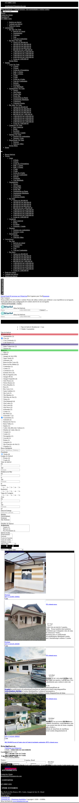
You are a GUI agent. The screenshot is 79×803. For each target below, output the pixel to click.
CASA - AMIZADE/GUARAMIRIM (18, 750)
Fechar (16, 546)
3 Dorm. (16, 68)
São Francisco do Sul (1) (11, 444)
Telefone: (4, 762)
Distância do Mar (6, 472)
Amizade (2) (7, 420)
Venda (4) (6, 454)
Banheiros (4, 489)
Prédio (15, 129)
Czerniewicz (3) (8, 370)
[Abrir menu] (1, 151)
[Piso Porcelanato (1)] (15, 531)
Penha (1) (6, 440)
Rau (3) (5, 387)
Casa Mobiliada (18, 87)
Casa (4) (6, 338)
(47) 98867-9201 (10, 2)
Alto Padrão (17, 92)
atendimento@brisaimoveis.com (15, 6)
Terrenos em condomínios (21, 136)
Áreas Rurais (13, 140)
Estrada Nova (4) (8, 372)
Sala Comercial (18, 127)
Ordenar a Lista (6, 542)
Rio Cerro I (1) (8, 389)
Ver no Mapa (5, 796)
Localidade (4, 354)
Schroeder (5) (7, 409)
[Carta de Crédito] (6, 540)
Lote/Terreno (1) (8, 342)
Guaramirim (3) (8, 418)
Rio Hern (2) (7, 413)
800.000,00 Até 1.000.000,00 (22, 50)
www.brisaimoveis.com (20, 801)
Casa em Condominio (20, 81)
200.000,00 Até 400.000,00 (22, 44)
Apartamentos (17, 33)
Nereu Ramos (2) (9, 383)
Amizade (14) (7, 360)
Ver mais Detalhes (10, 769)
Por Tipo (12, 29)
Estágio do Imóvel (7, 456)
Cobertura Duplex (19, 103)
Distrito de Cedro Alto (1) (11, 430)
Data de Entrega (6, 510)
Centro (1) (6, 411)
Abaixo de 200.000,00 (20, 42)
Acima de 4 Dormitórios (21, 70)
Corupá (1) (6, 432)
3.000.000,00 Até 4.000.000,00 (23, 55)
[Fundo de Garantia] (6, 538)
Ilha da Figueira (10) (10, 375)
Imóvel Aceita (5, 533)
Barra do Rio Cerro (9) (10, 362)
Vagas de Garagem (7, 493)
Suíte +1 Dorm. (18, 72)
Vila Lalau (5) (7, 403)
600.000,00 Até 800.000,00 (22, 48)
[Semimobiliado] (5, 516)
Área (2, 497)
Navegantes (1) (8, 436)
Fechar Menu (13, 61)
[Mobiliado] (5, 518)
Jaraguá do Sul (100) (10, 356)
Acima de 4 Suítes (19, 79)
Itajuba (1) (6, 426)
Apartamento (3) (8, 336)
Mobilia (3, 514)
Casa (14, 37)
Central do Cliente (7, 774)
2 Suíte (15, 75)
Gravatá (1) (7, 438)
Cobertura (16, 35)
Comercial (12, 125)
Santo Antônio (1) (9, 391)
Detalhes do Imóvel (7, 524)
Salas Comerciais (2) (10, 346)
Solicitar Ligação (7, 764)
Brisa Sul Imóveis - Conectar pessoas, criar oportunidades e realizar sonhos (25, 9)
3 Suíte (15, 77)
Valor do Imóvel (6, 462)
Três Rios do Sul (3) (9, 397)
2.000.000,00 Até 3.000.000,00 (23, 53)
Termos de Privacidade (8, 303)
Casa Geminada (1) (9, 340)
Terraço (15, 90)
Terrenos (12, 134)
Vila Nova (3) (7, 407)
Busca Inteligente (6, 448)
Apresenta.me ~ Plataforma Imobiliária (13, 799)
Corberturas (17, 101)
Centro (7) (6, 368)
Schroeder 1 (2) (8, 415)
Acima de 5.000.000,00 (20, 59)
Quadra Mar (17, 94)
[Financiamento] (6, 535)
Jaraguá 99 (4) (8, 377)
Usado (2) (6, 460)
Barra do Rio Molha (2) (11, 364)
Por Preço (12, 40)
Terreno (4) (7, 348)
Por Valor (12, 105)
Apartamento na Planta (20, 98)
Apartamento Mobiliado (21, 99)
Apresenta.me (5, 797)
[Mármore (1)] (15, 529)
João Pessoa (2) (8, 381)
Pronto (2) (6, 458)
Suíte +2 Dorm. (18, 74)
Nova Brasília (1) (9, 385)
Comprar (7, 767)
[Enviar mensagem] (47, 310)
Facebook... (4, 752)
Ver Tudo (18, 29)
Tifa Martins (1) (8, 395)
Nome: (3, 760)
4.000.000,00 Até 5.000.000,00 (23, 57)
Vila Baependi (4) (9, 401)
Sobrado (16, 83)
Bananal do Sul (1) (9, 422)
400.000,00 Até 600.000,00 (22, 46)
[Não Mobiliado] (5, 520)
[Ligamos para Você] (2, 294)
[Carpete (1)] (15, 527)
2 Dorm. (16, 66)
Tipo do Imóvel (6, 332)
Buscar (4, 546)
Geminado (16, 85)
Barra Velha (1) (8, 424)
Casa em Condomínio (20, 39)
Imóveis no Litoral (19, 31)
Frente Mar (16, 96)
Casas (11, 64)
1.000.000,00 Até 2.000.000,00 (23, 52)
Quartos (3, 485)
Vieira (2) (6, 399)
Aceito (19, 303)
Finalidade (4, 452)
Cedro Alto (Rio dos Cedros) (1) (13, 428)
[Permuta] (6, 536)
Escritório (16, 131)
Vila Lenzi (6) (7, 405)
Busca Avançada (6, 548)
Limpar (10, 546)
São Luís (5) (7, 393)
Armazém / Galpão (19, 133)
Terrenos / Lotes (18, 138)
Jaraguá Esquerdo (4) (10, 379)
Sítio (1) (6, 352)
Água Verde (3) (8, 358)
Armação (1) (7, 442)
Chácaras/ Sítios (18, 144)
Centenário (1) (8, 366)
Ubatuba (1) (7, 446)
